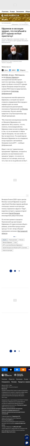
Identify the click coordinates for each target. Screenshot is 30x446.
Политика (4, 379)
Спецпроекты (6, 382)
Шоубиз (5, 239)
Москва (21, 239)
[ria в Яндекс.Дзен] (11, 369)
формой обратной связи (8, 432)
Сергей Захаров (14, 213)
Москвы (25, 109)
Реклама (13, 382)
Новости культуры (7, 250)
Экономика (19, 379)
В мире (26, 379)
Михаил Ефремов (12, 77)
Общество (11, 379)
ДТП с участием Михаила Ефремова (12, 245)
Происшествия (13, 239)
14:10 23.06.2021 (6, 23)
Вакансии (4, 388)
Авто (15, 242)
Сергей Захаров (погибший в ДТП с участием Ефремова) (16, 247)
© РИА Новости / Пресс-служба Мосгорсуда (12, 61)
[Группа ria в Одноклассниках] (23, 369)
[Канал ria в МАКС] (5, 369)
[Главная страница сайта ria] (10, 15)
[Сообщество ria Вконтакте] (17, 369)
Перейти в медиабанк (7, 62)
